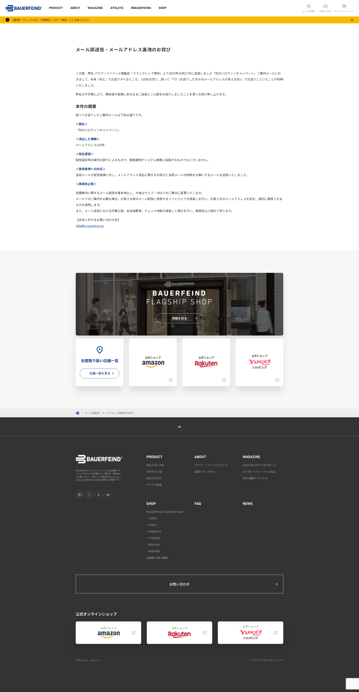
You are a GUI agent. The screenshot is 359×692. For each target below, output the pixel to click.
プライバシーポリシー (89, 660)
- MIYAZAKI (153, 544)
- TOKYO (151, 518)
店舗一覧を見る (99, 373)
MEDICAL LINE (155, 465)
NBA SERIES (153, 478)
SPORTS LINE (154, 471)
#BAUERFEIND (141, 8)
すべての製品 (154, 485)
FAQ (197, 504)
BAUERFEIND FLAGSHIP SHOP (164, 512)
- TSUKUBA (153, 538)
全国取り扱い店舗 (156, 558)
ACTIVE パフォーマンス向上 (259, 471)
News (248, 504)
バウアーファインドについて (211, 465)
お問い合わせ (179, 584)
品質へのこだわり (204, 471)
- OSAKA (151, 525)
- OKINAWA (153, 551)
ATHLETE (116, 8)
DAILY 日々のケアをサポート (259, 465)
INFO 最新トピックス (255, 478)
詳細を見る (179, 318)
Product (56, 8)
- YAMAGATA (154, 531)
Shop (162, 8)
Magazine (95, 8)
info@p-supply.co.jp (90, 225)
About (75, 8)
